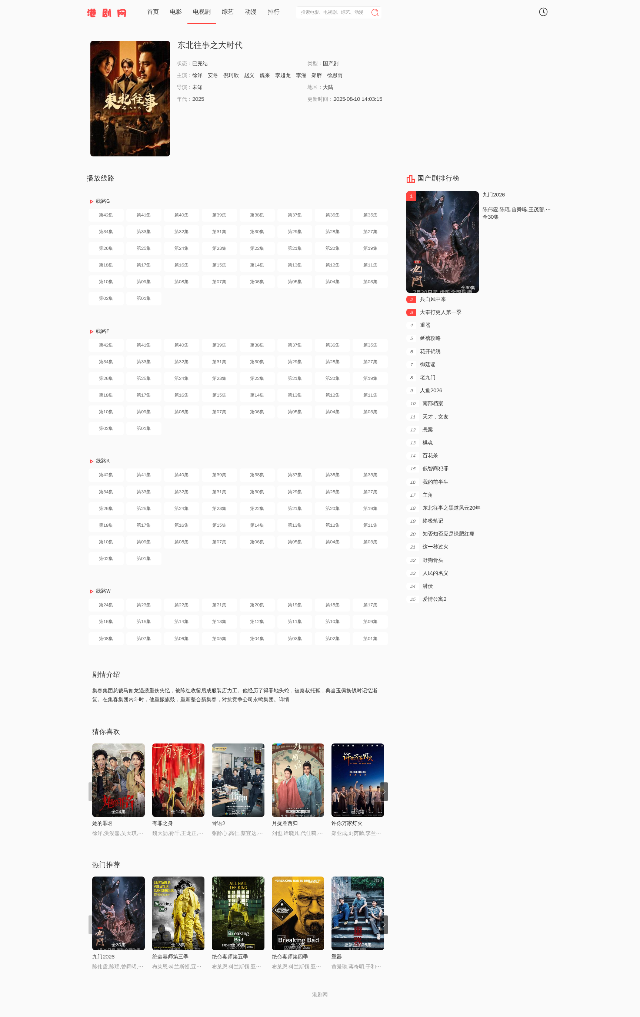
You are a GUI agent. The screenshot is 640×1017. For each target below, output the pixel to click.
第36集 (333, 215)
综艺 (228, 12)
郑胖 (316, 75)
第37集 (295, 215)
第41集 (144, 215)
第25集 (144, 248)
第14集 (257, 265)
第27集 (370, 232)
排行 (274, 12)
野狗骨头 (426, 560)
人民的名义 (429, 573)
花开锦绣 (425, 351)
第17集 (144, 265)
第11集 (370, 265)
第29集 (295, 232)
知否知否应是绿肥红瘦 (442, 534)
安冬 (213, 75)
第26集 (106, 248)
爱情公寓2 (428, 599)
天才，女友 (429, 417)
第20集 (333, 248)
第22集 (257, 248)
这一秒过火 (429, 547)
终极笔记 (426, 521)
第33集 (144, 232)
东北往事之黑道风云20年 (445, 508)
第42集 (106, 215)
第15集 (219, 265)
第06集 (257, 282)
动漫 (251, 12)
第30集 (257, 232)
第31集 (219, 232)
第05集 (295, 282)
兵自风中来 (428, 299)
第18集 (106, 265)
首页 (153, 12)
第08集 (181, 282)
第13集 (295, 265)
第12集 (333, 265)
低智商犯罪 (429, 469)
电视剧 (202, 12)
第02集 (106, 298)
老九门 (423, 377)
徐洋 (197, 75)
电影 (176, 12)
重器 (420, 325)
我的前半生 (429, 482)
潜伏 (421, 586)
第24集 (181, 248)
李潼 (301, 75)
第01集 (144, 298)
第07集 (219, 282)
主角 (421, 495)
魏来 (265, 75)
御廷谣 (423, 364)
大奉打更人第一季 (435, 312)
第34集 (106, 232)
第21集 (295, 248)
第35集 (370, 215)
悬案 (421, 430)
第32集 (181, 232)
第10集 (106, 282)
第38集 (257, 215)
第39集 (219, 215)
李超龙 (283, 75)
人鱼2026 (426, 390)
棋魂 (421, 443)
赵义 (249, 75)
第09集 (144, 282)
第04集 (333, 282)
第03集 (370, 282)
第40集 (181, 215)
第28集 (333, 232)
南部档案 (426, 403)
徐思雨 (335, 75)
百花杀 (424, 456)
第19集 (370, 248)
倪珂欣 (231, 75)
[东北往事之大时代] (130, 98)
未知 (197, 87)
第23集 (219, 248)
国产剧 (331, 63)
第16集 (181, 265)
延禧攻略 (425, 338)
